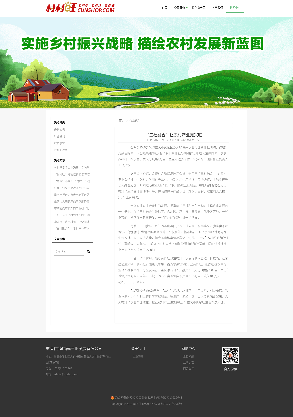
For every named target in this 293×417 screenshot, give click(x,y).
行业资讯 (59, 136)
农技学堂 (59, 143)
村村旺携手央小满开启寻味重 (71, 167)
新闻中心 (235, 7)
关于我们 (217, 7)
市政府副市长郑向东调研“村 (71, 208)
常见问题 (188, 356)
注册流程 (188, 362)
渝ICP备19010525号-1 (168, 397)
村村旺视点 (61, 150)
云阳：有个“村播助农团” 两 (72, 215)
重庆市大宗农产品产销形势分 (71, 201)
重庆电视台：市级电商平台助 (71, 194)
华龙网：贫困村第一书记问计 (71, 221)
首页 (164, 7)
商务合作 (188, 368)
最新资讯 (59, 129)
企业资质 (138, 356)
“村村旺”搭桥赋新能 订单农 (72, 174)
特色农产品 (198, 7)
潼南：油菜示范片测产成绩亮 (71, 188)
